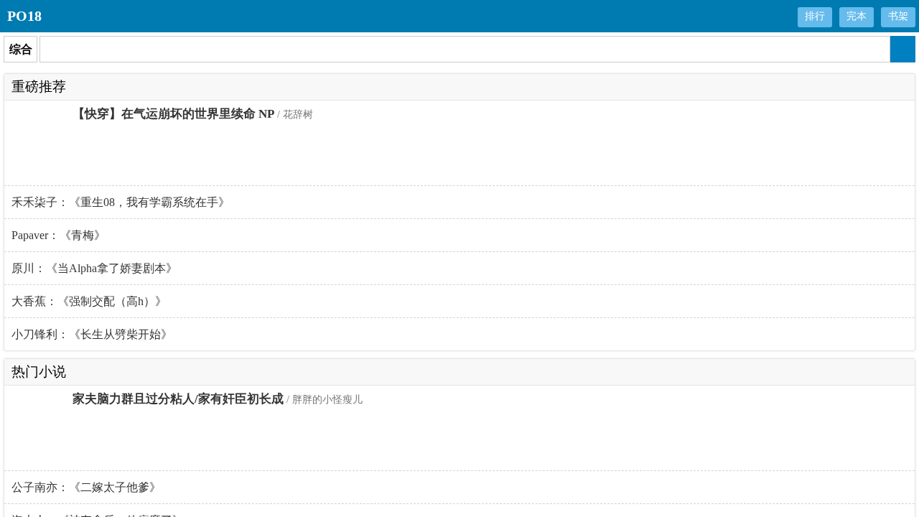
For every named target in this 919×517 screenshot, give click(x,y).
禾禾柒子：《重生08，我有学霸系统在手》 (120, 202)
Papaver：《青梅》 (58, 235)
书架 (898, 16)
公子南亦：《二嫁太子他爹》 (86, 487)
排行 (815, 16)
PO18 (24, 16)
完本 (856, 16)
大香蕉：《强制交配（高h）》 (89, 301)
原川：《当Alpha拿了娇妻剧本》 (94, 268)
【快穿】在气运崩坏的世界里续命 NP (173, 114)
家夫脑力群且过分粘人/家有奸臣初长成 (178, 399)
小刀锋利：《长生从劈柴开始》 (91, 334)
